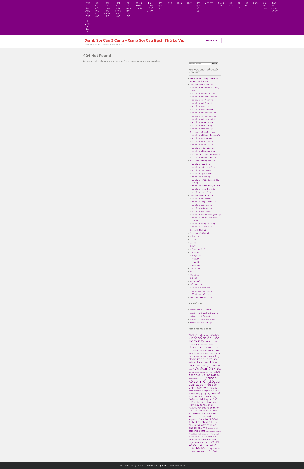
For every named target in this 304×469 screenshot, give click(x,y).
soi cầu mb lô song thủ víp (204, 151)
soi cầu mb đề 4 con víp (202, 100)
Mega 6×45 (197, 255)
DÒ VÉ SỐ (239, 5)
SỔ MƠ (246, 4)
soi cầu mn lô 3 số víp (201, 211)
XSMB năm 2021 (201, 442)
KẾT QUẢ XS (160, 5)
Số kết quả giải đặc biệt (213, 431)
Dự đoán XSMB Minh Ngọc (204, 373)
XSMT (189, 3)
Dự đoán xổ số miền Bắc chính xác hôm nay (204, 384)
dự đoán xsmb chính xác (208, 372)
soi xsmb (193, 431)
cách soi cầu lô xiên (206, 345)
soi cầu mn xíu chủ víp (202, 227)
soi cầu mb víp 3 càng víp (203, 148)
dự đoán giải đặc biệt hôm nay (208, 353)
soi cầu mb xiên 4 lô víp (202, 138)
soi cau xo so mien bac (203, 412)
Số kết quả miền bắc (201, 288)
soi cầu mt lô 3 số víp (201, 177)
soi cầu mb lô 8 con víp (202, 129)
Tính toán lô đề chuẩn (150, 7)
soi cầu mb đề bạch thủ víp (204, 113)
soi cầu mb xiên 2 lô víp (202, 145)
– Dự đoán (212, 451)
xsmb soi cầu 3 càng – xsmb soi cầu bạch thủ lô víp (87, 17)
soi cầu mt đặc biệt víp (202, 170)
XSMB (169, 3)
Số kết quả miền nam (201, 294)
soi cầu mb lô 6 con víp (202, 125)
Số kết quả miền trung (202, 291)
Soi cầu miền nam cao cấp (128, 9)
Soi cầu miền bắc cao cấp (97, 9)
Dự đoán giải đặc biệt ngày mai (201, 356)
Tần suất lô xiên (203, 437)
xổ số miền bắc (199, 445)
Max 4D (195, 262)
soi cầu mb (200, 427)
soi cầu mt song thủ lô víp (203, 189)
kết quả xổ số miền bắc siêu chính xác (204, 409)
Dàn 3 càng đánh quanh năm (198, 350)
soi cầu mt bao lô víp (201, 164)
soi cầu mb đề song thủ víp (204, 119)
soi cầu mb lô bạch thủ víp (204, 157)
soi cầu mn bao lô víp (201, 198)
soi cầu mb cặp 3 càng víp (203, 93)
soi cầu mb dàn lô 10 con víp (204, 97)
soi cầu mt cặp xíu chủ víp (203, 167)
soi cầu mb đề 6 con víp (202, 103)
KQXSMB (193, 408)
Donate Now (211, 40)
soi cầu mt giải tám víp (202, 173)
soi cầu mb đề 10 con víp (203, 109)
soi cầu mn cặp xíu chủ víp (204, 202)
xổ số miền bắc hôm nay (202, 447)
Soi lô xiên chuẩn (213, 428)
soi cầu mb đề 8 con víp (202, 106)
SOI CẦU (231, 4)
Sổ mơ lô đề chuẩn (139, 5)
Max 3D (195, 259)
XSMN (179, 3)
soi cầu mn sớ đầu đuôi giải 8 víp (206, 214)
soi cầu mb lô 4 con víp (202, 122)
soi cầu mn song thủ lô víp (203, 223)
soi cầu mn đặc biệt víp (202, 205)
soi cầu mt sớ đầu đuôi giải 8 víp (206, 186)
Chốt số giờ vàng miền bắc (204, 335)
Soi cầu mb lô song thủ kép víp (206, 154)
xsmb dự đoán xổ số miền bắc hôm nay (203, 439)
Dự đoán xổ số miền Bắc (203, 379)
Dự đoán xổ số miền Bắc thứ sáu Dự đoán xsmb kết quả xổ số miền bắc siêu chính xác (204, 398)
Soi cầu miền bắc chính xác (107, 9)
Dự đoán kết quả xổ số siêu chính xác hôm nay (204, 360)
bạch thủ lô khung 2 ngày (274, 7)
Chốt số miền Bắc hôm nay (204, 339)
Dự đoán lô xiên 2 (200, 366)
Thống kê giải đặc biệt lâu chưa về (199, 434)
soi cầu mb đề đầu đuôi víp (204, 116)
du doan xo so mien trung (204, 346)
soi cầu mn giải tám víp (202, 208)
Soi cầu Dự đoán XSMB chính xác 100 (204, 421)
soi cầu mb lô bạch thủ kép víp (206, 135)
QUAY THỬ (255, 4)
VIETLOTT (209, 3)
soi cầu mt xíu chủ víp (201, 192)
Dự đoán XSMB (206, 368)
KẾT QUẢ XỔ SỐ (198, 7)
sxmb (202, 430)
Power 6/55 (197, 265)
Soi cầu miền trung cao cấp (118, 9)
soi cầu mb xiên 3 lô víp (202, 141)
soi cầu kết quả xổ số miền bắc (204, 425)
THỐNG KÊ (221, 4)
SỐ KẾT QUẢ (265, 5)
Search (214, 64)
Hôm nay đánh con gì (201, 405)
